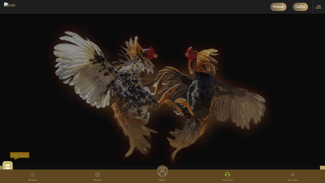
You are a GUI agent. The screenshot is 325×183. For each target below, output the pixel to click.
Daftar (300, 7)
